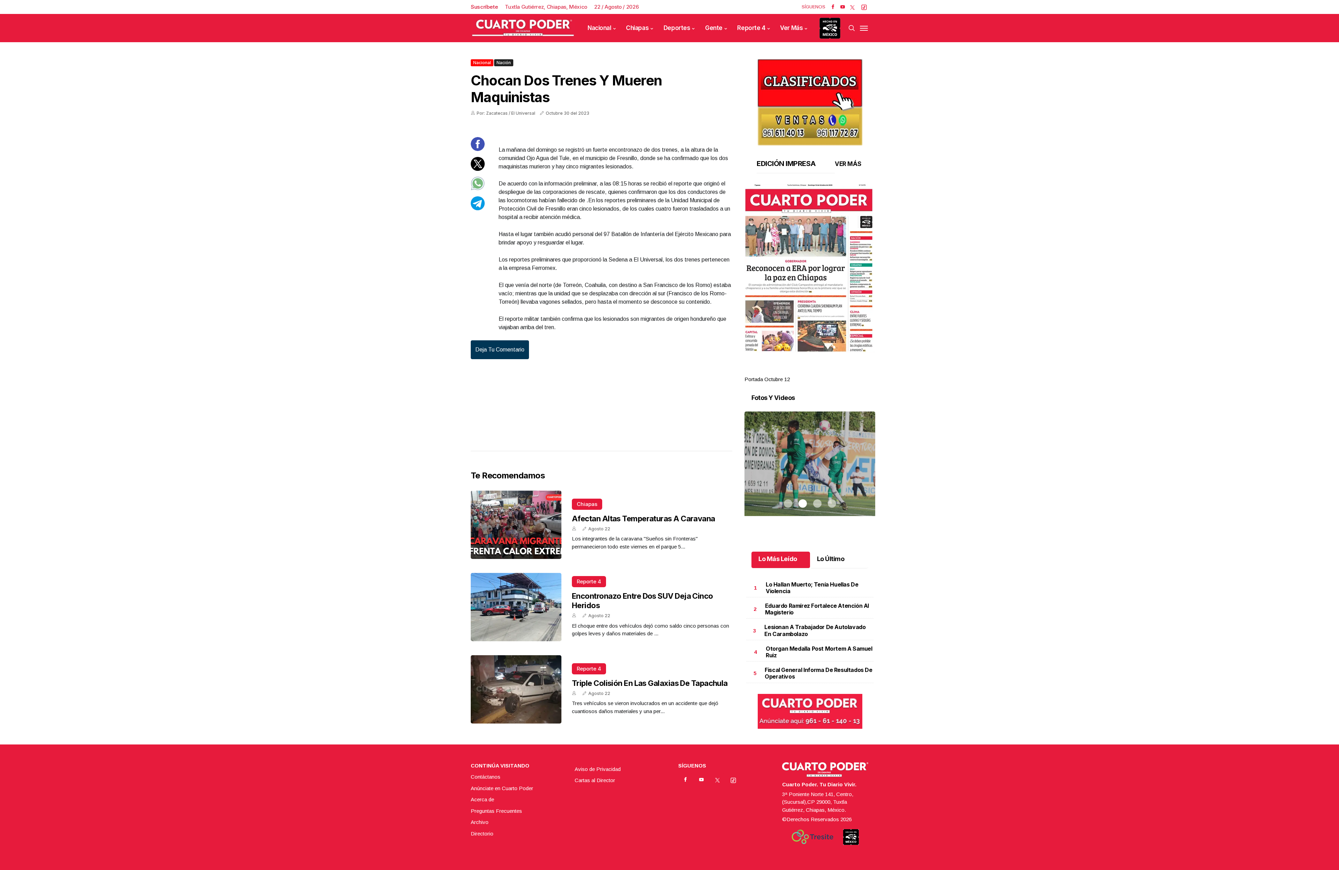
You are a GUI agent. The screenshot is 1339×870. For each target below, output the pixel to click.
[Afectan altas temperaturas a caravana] (516, 525)
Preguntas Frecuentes (496, 811)
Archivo (480, 822)
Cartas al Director (595, 780)
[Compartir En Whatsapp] (478, 188)
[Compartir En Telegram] (478, 208)
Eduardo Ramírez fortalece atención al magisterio (817, 609)
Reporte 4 (751, 27)
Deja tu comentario (499, 350)
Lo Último (831, 558)
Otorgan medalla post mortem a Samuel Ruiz (819, 652)
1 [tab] (788, 371)
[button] (809, 268)
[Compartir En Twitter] (478, 168)
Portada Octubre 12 (767, 379)
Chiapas (637, 27)
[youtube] (842, 7)
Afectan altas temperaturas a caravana (643, 518)
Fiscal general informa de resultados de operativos (818, 673)
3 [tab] (817, 371)
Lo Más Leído (777, 558)
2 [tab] (803, 371)
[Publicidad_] (810, 100)
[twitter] (852, 7)
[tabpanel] (809, 284)
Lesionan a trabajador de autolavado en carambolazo (814, 630)
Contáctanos (485, 777)
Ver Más (791, 27)
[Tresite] (812, 837)
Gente (714, 27)
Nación (504, 62)
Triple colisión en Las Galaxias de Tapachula (650, 683)
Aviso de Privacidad (598, 769)
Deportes (677, 27)
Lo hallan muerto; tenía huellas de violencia (812, 588)
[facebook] (833, 7)
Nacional (599, 27)
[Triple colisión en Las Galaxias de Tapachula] (516, 689)
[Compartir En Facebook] (478, 149)
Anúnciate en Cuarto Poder (502, 788)
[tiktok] (864, 7)
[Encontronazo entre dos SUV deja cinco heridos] (516, 607)
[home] (523, 28)
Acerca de (482, 799)
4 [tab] (832, 371)
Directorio (482, 834)
